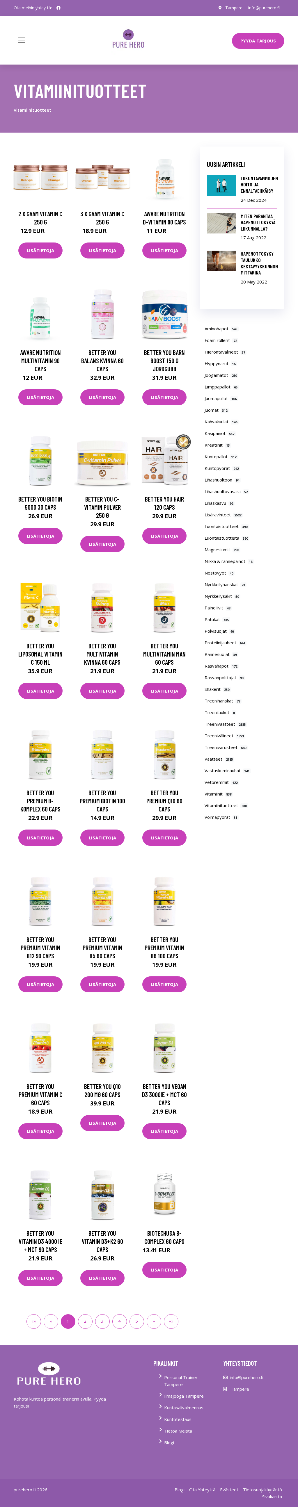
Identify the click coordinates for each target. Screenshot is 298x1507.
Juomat (216, 410)
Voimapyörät (221, 817)
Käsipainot (220, 433)
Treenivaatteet (225, 724)
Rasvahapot (221, 666)
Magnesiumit (222, 549)
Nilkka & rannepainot (229, 561)
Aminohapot (221, 328)
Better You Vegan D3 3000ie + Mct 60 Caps (164, 1094)
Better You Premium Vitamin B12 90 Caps (40, 948)
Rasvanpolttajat (224, 677)
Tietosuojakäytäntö (262, 1489)
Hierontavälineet (225, 352)
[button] (154, 1321)
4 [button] (119, 1321)
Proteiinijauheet (225, 642)
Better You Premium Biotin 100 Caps (102, 801)
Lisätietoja (40, 250)
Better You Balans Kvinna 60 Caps (102, 360)
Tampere (233, 7)
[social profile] (58, 7)
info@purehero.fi (264, 7)
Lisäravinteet (223, 515)
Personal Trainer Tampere (181, 1380)
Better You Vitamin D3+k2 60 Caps (102, 1241)
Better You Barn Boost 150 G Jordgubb (164, 360)
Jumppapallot (221, 387)
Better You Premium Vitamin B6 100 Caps (164, 948)
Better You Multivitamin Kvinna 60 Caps (102, 654)
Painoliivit (217, 608)
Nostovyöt (219, 573)
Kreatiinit (217, 445)
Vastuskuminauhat (227, 770)
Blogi (169, 1442)
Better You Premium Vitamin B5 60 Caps (102, 948)
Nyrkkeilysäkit (222, 596)
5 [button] (136, 1321)
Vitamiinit (218, 794)
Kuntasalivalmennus (183, 1407)
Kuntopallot (221, 456)
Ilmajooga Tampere (184, 1396)
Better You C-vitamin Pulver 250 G (102, 507)
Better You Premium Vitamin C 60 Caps (40, 1094)
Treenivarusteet (225, 747)
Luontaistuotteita (226, 538)
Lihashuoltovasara (226, 491)
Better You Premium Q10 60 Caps (164, 801)
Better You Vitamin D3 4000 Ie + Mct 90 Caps (40, 1241)
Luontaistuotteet (226, 526)
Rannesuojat (221, 654)
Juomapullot (221, 398)
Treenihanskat (222, 701)
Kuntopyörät (222, 468)
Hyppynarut (220, 363)
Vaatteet (219, 759)
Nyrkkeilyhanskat (225, 584)
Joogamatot (221, 375)
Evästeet (229, 1489)
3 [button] (102, 1321)
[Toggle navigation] (21, 40)
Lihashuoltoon (222, 480)
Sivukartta (272, 1496)
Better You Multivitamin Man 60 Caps (164, 654)
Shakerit (217, 689)
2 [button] (85, 1321)
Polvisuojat (219, 631)
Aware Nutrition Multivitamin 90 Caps (40, 360)
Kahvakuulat (221, 422)
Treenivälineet (224, 736)
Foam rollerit (221, 340)
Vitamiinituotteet (226, 805)
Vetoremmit (221, 782)
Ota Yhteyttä (202, 1489)
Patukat (217, 619)
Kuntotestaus (177, 1419)
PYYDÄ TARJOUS (258, 41)
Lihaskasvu (219, 503)
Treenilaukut (220, 712)
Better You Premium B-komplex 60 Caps (40, 801)
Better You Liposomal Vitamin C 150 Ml (40, 654)
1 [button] (68, 1321)
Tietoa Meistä (178, 1431)
